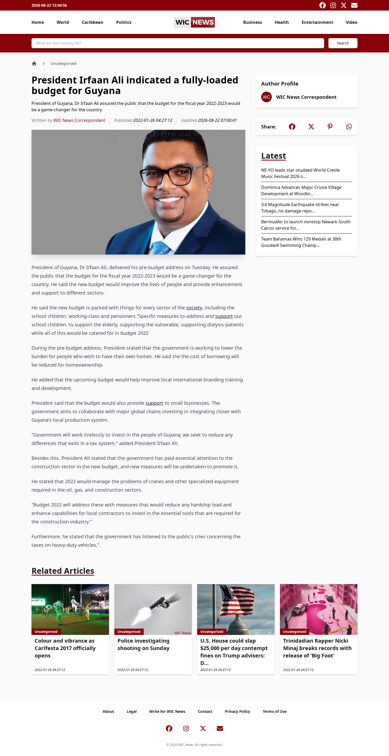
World (63, 22)
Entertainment (317, 22)
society (194, 307)
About (108, 711)
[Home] (34, 63)
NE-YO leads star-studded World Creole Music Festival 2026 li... (300, 173)
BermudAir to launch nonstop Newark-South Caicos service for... (306, 225)
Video (352, 22)
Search (343, 43)
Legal (132, 711)
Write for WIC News (167, 711)
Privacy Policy (237, 711)
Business (252, 22)
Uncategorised (63, 63)
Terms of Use (275, 711)
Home (37, 22)
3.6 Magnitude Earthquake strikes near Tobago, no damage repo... (300, 208)
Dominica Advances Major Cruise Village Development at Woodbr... (301, 190)
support (224, 316)
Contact (205, 711)
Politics (124, 22)
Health (282, 22)
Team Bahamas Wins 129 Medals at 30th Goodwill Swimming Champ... (301, 242)
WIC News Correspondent (79, 120)
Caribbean (92, 22)
